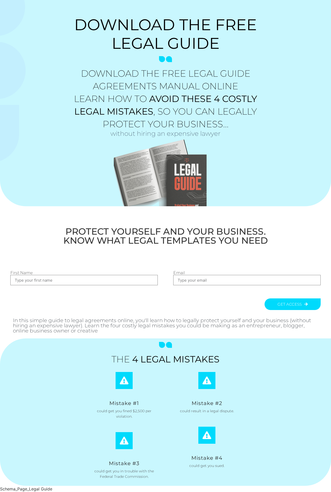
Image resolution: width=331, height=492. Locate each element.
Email (179, 273)
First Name (21, 273)
